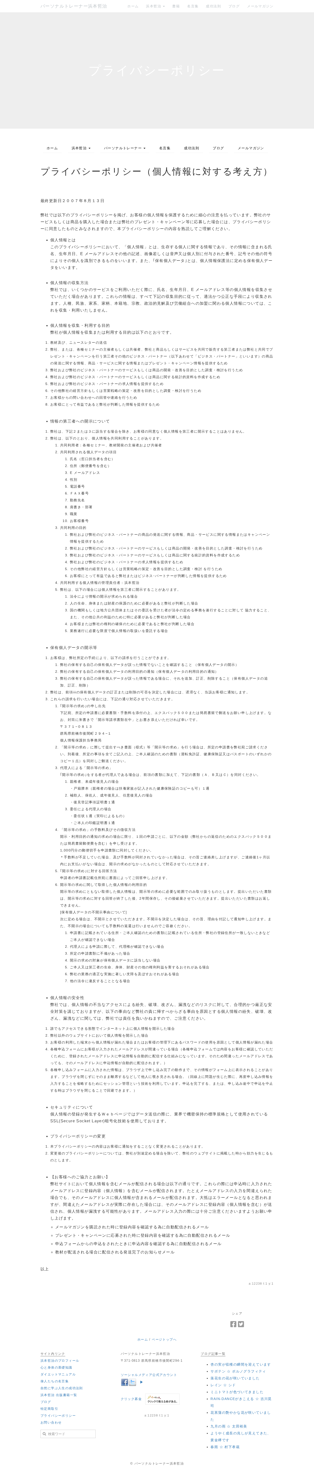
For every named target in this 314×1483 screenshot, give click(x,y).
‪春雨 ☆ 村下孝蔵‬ (225, 1447)
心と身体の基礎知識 (56, 1367)
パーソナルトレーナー (123, 148)
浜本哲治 (154, 6)
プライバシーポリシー (58, 1415)
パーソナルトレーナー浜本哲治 (73, 6)
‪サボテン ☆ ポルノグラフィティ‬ (238, 1371)
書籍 (176, 6)
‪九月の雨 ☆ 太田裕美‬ (228, 1426)
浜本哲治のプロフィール (59, 1360)
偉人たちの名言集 (54, 1381)
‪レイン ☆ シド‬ (223, 1385)
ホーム (133, 6)
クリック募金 (131, 1399)
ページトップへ (164, 1339)
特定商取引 (49, 1409)
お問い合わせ (51, 1422)
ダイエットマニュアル (58, 1374)
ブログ (234, 6)
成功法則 (213, 6)
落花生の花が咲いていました (235, 1378)
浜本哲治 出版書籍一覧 (58, 1395)
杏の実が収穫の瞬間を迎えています (240, 1364)
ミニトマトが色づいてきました (236, 1392)
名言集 (192, 6)
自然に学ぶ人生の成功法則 (61, 1388)
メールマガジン (260, 6)
